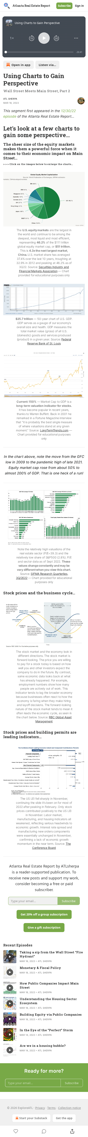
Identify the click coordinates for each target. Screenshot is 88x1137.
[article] (44, 956)
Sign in (79, 6)
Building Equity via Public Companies (51, 1014)
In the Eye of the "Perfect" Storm (46, 1030)
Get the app (64, 1118)
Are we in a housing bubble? (43, 1046)
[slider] (39, 52)
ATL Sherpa (10, 98)
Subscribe (64, 6)
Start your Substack (33, 1118)
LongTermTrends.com (54, 430)
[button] (12, 38)
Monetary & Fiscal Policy (40, 968)
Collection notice (69, 1108)
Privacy (40, 1108)
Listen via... (47, 65)
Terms (51, 1108)
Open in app (20, 65)
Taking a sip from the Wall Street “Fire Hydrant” (51, 954)
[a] (10, 956)
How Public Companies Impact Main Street (49, 985)
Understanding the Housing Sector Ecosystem (48, 1001)
